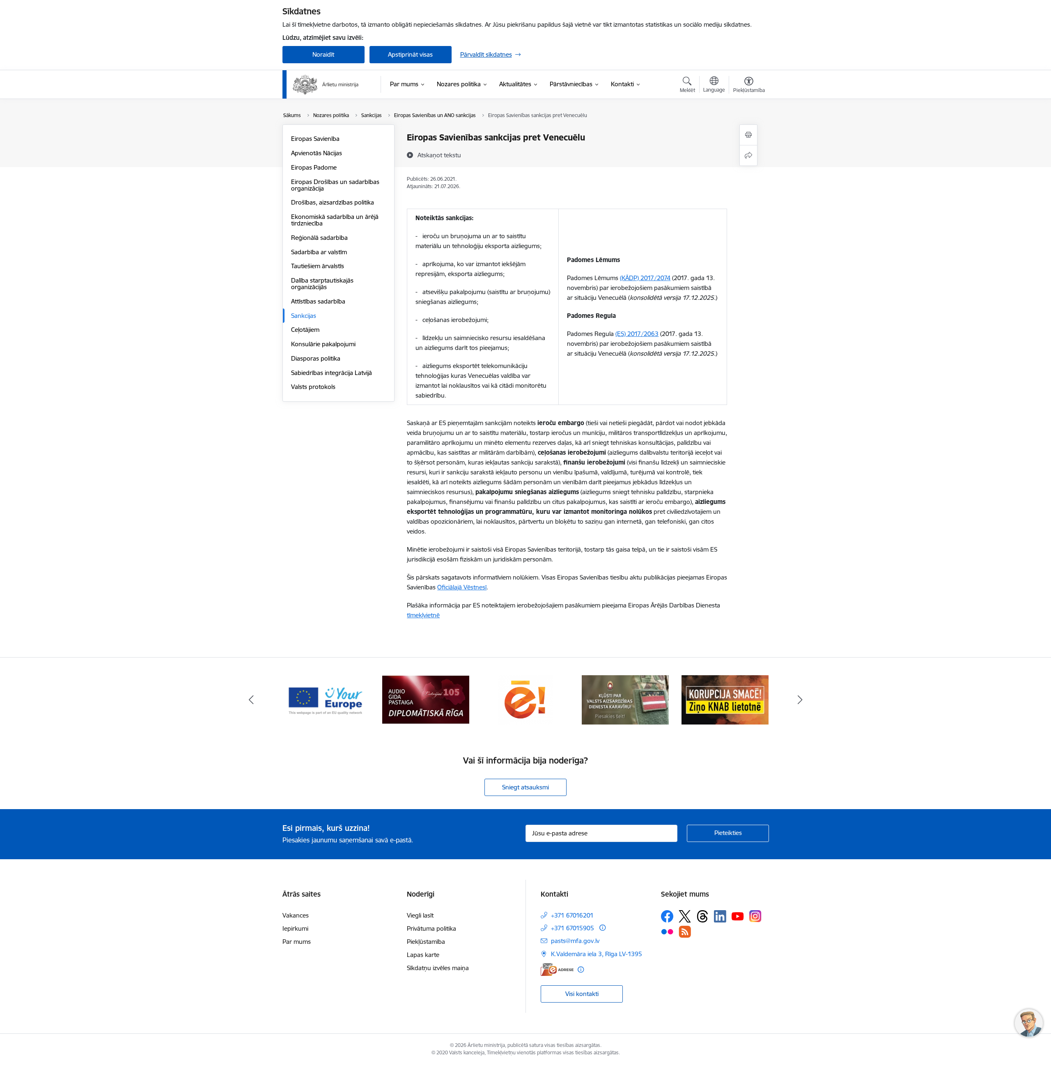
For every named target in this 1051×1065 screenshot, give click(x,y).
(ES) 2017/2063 (637, 334)
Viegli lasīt (420, 915)
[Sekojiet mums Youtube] (738, 916)
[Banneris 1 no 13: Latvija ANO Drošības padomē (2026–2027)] (725, 699)
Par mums (296, 941)
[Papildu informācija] (602, 928)
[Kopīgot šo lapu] (748, 155)
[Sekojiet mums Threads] (702, 916)
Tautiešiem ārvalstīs (317, 266)
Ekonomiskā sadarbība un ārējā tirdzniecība (335, 220)
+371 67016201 (572, 915)
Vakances (295, 915)
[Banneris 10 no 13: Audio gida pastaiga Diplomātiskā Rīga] (325, 699)
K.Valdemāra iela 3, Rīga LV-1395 (596, 954)
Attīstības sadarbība (318, 301)
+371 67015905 (572, 928)
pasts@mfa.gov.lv (575, 941)
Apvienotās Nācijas (316, 153)
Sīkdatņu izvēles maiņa (438, 968)
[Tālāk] (800, 700)
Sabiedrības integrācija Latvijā (331, 373)
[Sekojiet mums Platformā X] (685, 916)
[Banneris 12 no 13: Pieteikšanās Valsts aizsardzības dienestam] (525, 699)
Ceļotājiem (305, 330)
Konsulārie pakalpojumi (323, 344)
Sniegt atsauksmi (525, 787)
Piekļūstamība (426, 941)
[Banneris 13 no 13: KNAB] (625, 699)
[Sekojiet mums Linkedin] (720, 916)
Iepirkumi (295, 928)
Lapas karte (423, 955)
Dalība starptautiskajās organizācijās (322, 283)
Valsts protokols (313, 387)
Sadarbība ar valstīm (319, 252)
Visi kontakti (582, 994)
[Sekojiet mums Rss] (685, 932)
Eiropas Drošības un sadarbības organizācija (335, 185)
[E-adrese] (557, 969)
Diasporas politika (315, 358)
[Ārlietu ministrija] (326, 84)
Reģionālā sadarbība (319, 238)
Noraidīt (323, 54)
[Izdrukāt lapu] (748, 135)
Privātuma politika (431, 928)
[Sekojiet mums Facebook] (667, 916)
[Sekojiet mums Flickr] (667, 931)
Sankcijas (303, 316)
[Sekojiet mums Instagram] (755, 916)
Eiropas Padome (314, 167)
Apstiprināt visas (410, 54)
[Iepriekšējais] (251, 700)
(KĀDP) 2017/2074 (645, 278)
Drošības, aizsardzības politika (332, 202)
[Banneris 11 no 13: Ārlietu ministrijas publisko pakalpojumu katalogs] (425, 699)
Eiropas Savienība (315, 139)
